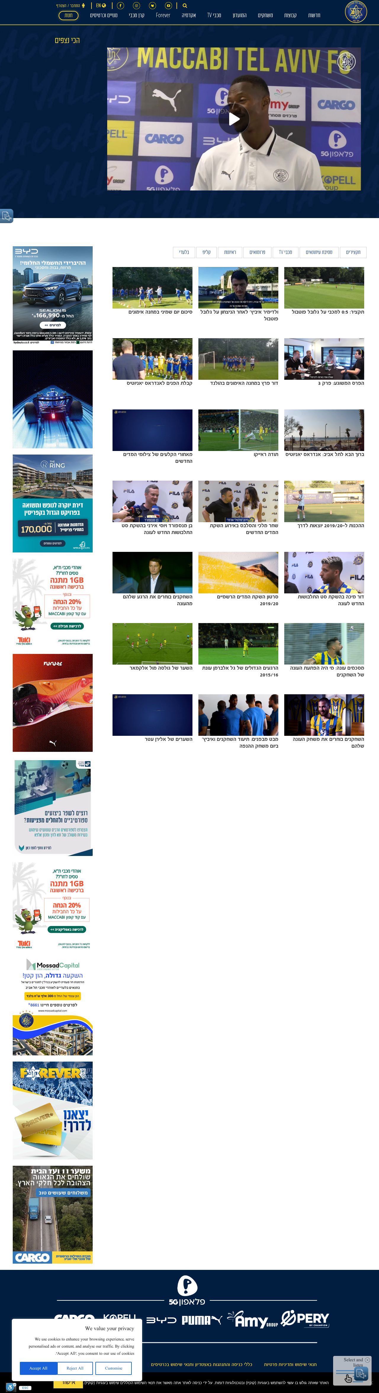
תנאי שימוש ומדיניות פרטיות (290, 1364)
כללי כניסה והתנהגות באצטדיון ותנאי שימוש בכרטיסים (201, 1364)
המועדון (240, 16)
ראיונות (230, 253)
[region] (77, 1350)
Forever (163, 16)
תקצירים (353, 253)
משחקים (265, 16)
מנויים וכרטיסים (104, 16)
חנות (69, 16)
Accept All (38, 1368)
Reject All (75, 1368)
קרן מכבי (136, 16)
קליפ (207, 253)
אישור (68, 1382)
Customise (113, 1368)
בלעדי (184, 253)
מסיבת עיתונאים (319, 253)
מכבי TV (214, 16)
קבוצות (290, 16)
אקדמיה (189, 16)
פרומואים (257, 253)
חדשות (314, 16)
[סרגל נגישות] (11, 1387)
